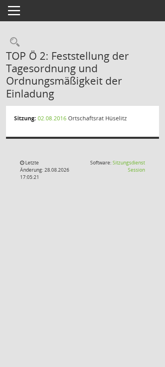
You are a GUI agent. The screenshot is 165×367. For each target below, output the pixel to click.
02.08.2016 (52, 118)
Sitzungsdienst (129, 166)
